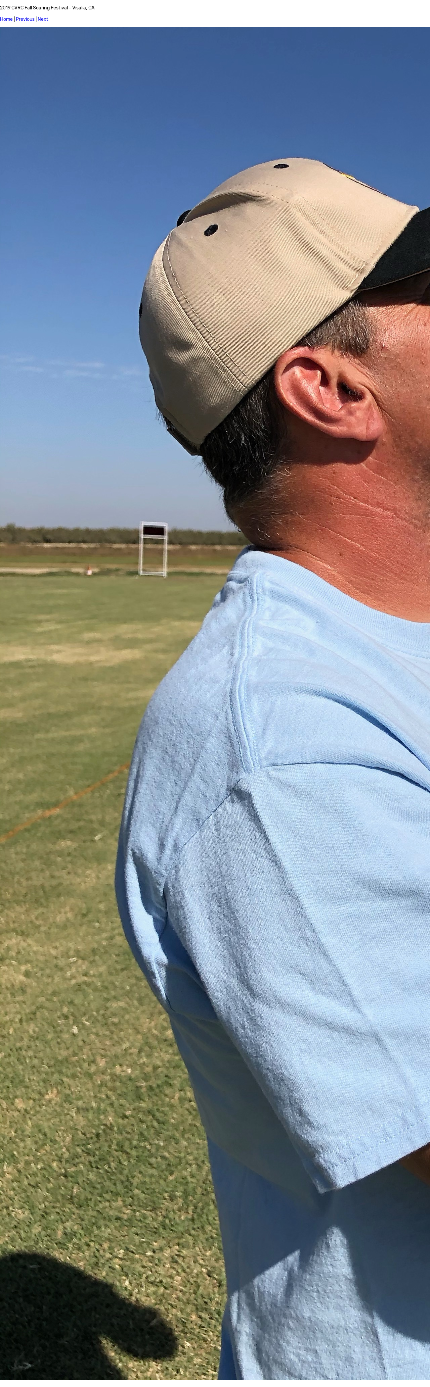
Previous (25, 19)
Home (6, 19)
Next (43, 19)
